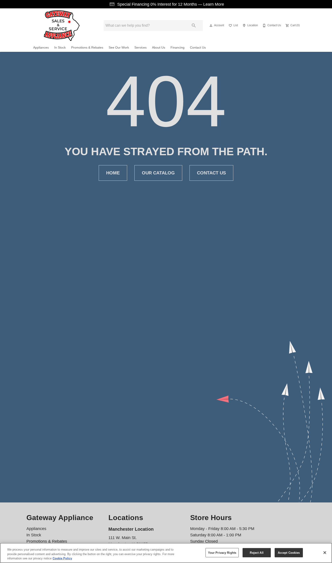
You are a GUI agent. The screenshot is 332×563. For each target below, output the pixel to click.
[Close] (325, 553)
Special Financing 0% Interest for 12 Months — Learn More (170, 4)
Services (140, 47)
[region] (166, 553)
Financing (178, 47)
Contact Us (198, 47)
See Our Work (119, 47)
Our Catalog (158, 172)
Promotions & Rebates (87, 47)
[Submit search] (194, 25)
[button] (211, 25)
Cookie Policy (62, 558)
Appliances (41, 47)
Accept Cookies (289, 552)
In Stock (60, 47)
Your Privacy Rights (222, 552)
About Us (158, 47)
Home (113, 172)
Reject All (256, 552)
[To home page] (62, 25)
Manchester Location (131, 529)
